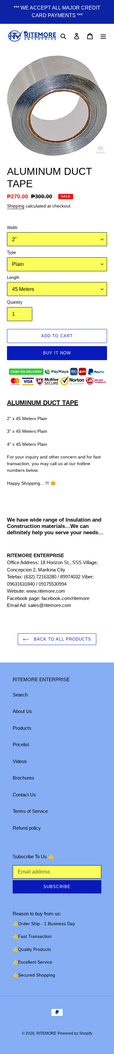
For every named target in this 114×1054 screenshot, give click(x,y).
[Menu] (103, 36)
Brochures (23, 778)
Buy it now (57, 353)
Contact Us (24, 794)
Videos (20, 761)
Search (20, 694)
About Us (22, 711)
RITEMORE (46, 1033)
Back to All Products (61, 639)
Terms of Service (30, 811)
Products (22, 728)
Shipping (15, 205)
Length (13, 277)
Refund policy (27, 828)
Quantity (14, 302)
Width (12, 227)
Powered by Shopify (75, 1033)
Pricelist (21, 744)
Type (11, 252)
